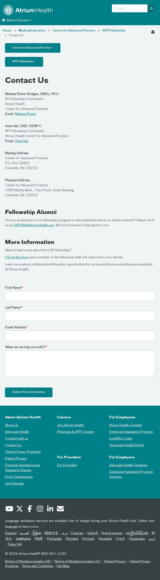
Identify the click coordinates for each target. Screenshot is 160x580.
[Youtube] (9, 509)
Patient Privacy (16, 458)
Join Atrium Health (70, 425)
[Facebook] (29, 509)
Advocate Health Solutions (128, 465)
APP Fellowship (113, 30)
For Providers (67, 465)
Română (72, 539)
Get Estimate (14, 483)
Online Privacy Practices (23, 452)
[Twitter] (19, 509)
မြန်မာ (36, 533)
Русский (88, 539)
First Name (13, 288)
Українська (137, 539)
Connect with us (16, 438)
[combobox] (130, 8)
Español (10, 533)
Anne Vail (22, 141)
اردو (152, 539)
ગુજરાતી (92, 533)
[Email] (60, 509)
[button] (151, 8)
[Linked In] (50, 509)
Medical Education (32, 30)
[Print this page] (153, 31)
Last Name (12, 307)
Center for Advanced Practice (74, 30)
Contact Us (13, 445)
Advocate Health (17, 432)
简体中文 (51, 533)
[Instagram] (40, 509)
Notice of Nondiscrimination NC (28, 561)
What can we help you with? (25, 347)
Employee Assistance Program (131, 432)
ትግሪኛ (120, 539)
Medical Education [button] (18, 20)
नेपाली (38, 539)
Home (7, 30)
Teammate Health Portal (126, 445)
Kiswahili (105, 539)
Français (77, 533)
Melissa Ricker (25, 114)
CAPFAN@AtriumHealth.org (33, 225)
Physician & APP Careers (75, 432)
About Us (11, 425)
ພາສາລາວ (23, 539)
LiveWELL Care (120, 438)
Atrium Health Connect (125, 425)
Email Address (15, 327)
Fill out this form (17, 257)
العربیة (24, 533)
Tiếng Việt (15, 544)
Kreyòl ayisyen (112, 533)
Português (54, 539)
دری (65, 533)
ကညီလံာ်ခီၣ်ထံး (137, 533)
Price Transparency (19, 477)
